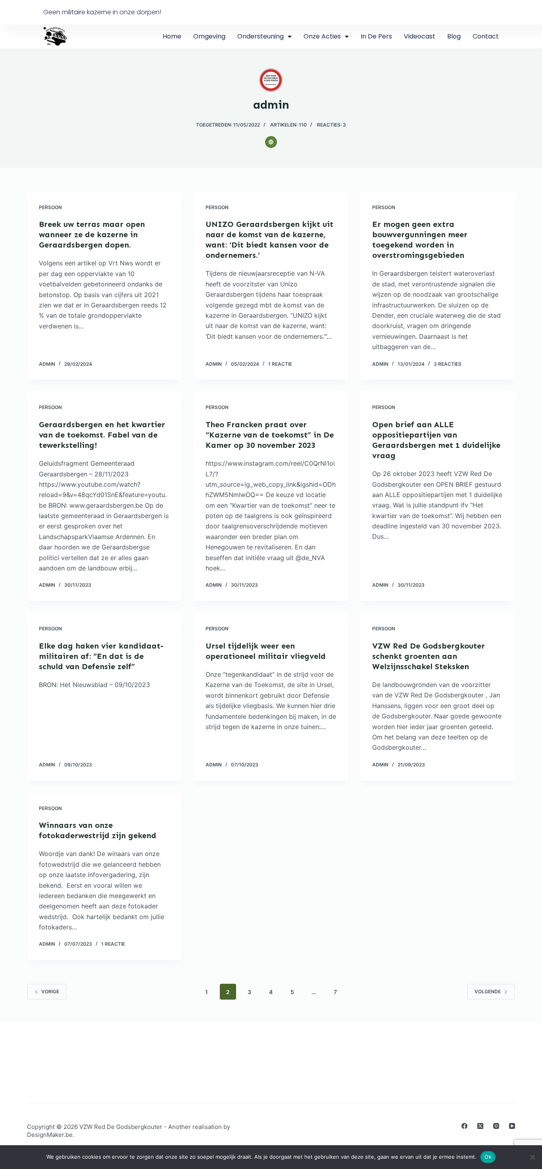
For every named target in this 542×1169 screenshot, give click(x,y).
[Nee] (532, 1157)
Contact (486, 36)
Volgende (488, 991)
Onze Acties (322, 36)
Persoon (50, 207)
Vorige (50, 991)
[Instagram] (496, 1126)
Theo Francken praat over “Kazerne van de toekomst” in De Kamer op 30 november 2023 (270, 435)
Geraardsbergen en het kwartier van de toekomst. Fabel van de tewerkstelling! (102, 435)
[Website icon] (271, 142)
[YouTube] (512, 1126)
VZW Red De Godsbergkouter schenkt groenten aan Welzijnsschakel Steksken (428, 656)
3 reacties (447, 364)
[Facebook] (464, 1126)
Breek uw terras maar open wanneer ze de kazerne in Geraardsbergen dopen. (92, 234)
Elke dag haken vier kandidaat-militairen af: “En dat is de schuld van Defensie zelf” (101, 656)
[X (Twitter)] (480, 1126)
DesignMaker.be (50, 1134)
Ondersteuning (260, 36)
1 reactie (280, 364)
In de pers (376, 36)
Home (172, 36)
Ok (488, 1157)
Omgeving (209, 36)
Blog (454, 36)
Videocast (419, 36)
